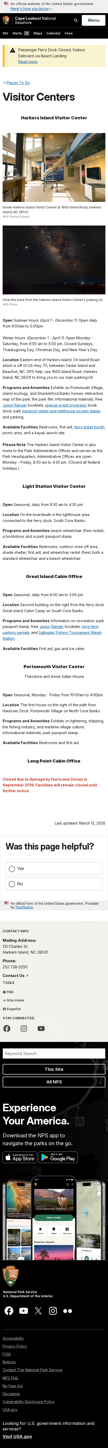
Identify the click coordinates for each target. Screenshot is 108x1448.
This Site (54, 1069)
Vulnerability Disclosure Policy (29, 1401)
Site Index (15, 1000)
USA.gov (10, 1409)
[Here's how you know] (54, 6)
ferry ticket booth (89, 427)
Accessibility (13, 1338)
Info (5, 33)
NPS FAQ (10, 1378)
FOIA (7, 1354)
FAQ (10, 992)
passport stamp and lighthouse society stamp (61, 411)
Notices (9, 1362)
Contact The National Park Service (32, 1370)
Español (13, 1009)
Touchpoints (24, 906)
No (20, 883)
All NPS (54, 1081)
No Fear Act (13, 1386)
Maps (38, 33)
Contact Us (14, 975)
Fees (69, 33)
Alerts (20, 33)
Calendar (53, 33)
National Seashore (35, 20)
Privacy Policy (15, 1346)
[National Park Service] (6, 20)
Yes (20, 868)
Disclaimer (11, 1393)
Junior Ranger (15, 405)
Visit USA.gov (17, 1436)
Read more (27, 61)
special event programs (65, 405)
